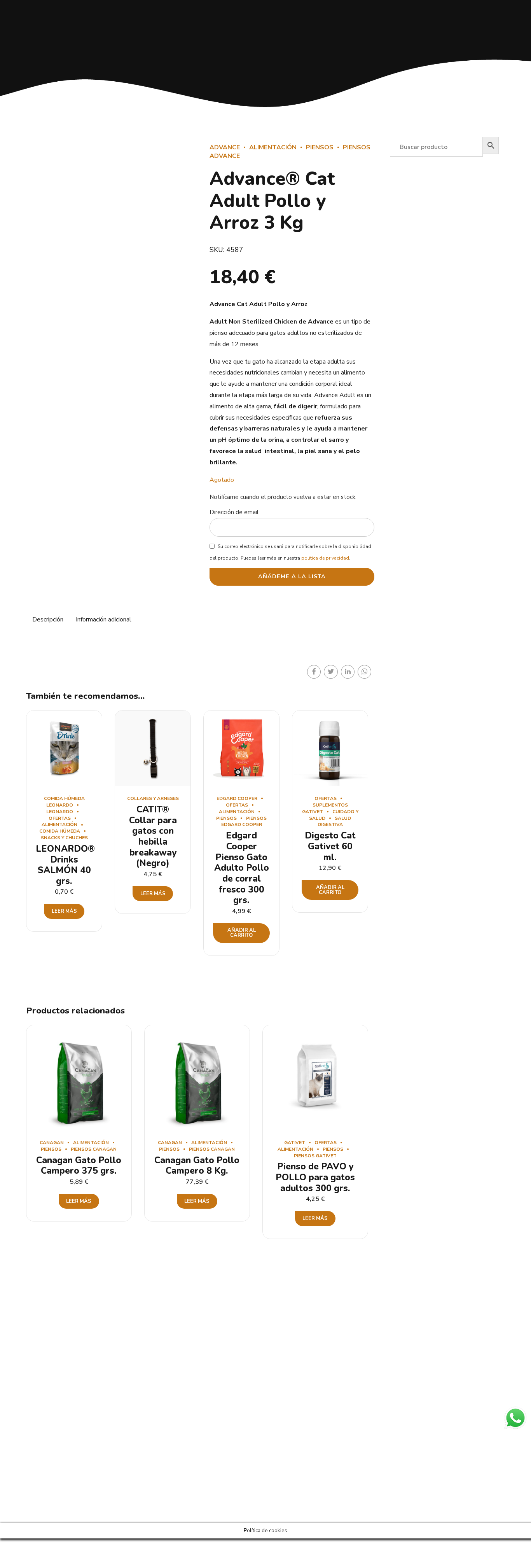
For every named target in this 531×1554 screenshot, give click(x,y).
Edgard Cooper (237, 798)
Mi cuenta (285, 1396)
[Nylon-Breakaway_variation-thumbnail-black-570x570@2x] (152, 748)
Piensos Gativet (315, 1156)
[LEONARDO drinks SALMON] (64, 748)
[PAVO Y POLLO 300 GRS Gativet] (315, 1077)
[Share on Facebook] (314, 672)
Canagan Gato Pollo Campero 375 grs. (78, 1165)
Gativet (294, 1142)
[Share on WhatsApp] (364, 672)
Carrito (281, 1408)
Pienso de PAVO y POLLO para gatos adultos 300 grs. (315, 1177)
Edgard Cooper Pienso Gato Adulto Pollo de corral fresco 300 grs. (241, 868)
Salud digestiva (334, 821)
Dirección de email (234, 512)
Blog (279, 1433)
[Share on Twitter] (330, 672)
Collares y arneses (153, 798)
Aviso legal (286, 1445)
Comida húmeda (59, 831)
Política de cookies (296, 1470)
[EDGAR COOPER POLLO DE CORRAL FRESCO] (241, 748)
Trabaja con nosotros (299, 1483)
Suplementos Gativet (325, 808)
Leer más (64, 911)
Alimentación (273, 147)
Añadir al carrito (241, 933)
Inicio (279, 1383)
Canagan (52, 1142)
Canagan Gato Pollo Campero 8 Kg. (196, 1165)
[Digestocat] (330, 748)
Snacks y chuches (64, 838)
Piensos (320, 147)
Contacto (285, 1420)
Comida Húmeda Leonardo (64, 801)
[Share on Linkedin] (348, 672)
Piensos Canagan (94, 1149)
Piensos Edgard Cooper (244, 821)
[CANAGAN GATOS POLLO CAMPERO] (78, 1077)
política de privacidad (325, 558)
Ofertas (60, 818)
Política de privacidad (299, 1458)
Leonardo (59, 811)
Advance (225, 147)
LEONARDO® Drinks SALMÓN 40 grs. (65, 865)
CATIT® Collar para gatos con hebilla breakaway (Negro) (153, 836)
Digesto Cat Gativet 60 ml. (330, 846)
